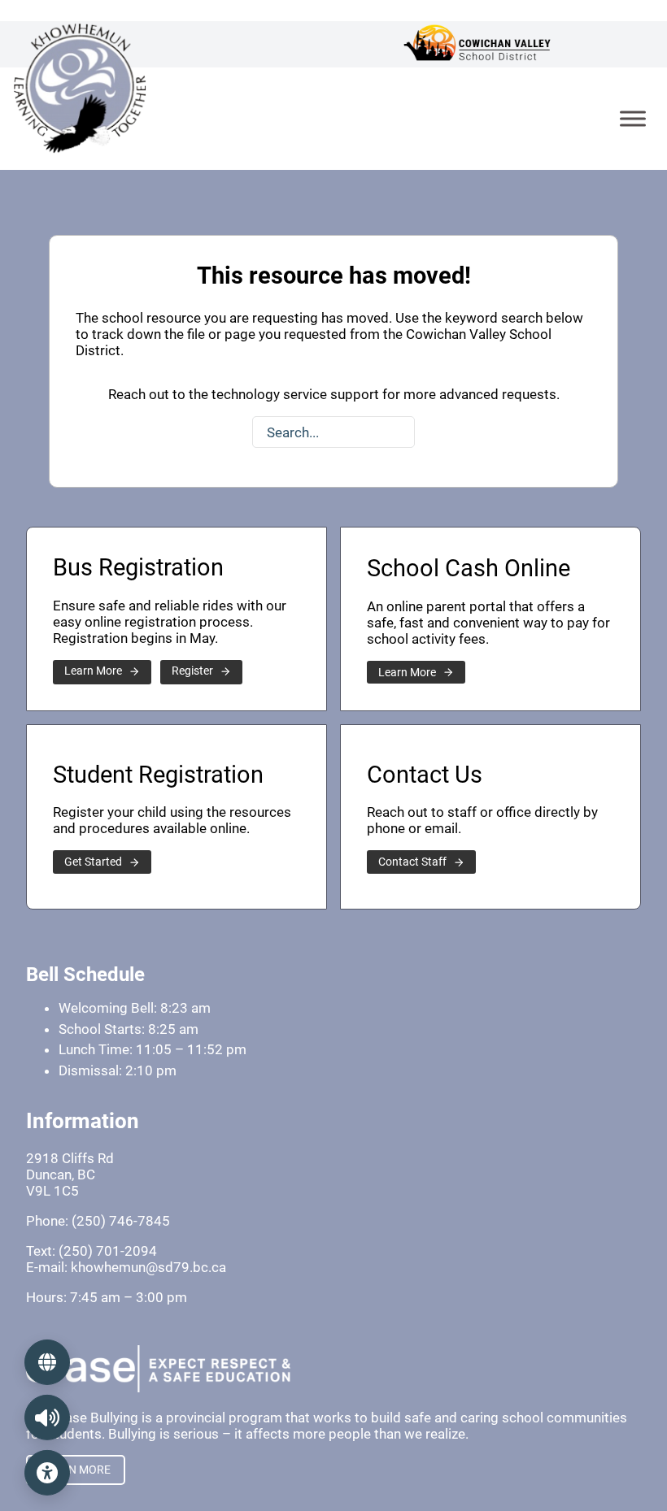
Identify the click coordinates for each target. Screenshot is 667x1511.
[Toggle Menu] (633, 118)
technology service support (295, 394)
